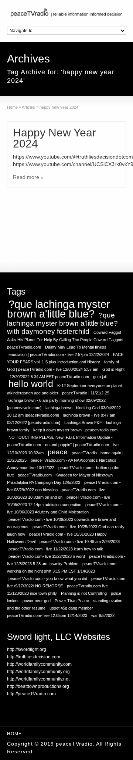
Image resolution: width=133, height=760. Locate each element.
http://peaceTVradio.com (31, 693)
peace (58, 452)
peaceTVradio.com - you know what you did (47, 578)
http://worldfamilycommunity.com (39, 664)
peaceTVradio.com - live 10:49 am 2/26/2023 (80, 541)
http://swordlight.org (26, 649)
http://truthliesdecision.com (33, 656)
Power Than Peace (72, 600)
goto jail (99, 376)
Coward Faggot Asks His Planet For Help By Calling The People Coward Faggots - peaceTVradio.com (66, 339)
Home (14, 733)
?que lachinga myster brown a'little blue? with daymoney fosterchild (62, 323)
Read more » (28, 177)
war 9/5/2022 (103, 615)
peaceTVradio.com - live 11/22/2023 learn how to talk (55, 549)
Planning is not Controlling (84, 593)
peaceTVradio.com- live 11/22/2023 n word (46, 556)
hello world (30, 384)
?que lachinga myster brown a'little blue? (58, 309)
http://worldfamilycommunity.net (38, 679)
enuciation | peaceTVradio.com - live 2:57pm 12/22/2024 (58, 354)
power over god (37, 600)
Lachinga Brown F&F (83, 422)
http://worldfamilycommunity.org (38, 671)
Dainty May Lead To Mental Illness (75, 347)
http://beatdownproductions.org (38, 686)
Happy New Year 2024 (54, 138)
